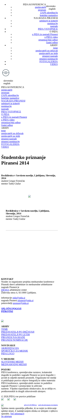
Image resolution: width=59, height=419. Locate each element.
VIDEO (54, 64)
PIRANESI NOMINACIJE (14, 340)
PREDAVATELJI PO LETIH (15, 334)
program (42, 10)
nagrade (54, 26)
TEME (4, 329)
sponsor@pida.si (21, 303)
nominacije (52, 23)
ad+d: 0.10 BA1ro (30, 405)
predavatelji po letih (48, 53)
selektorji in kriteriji (48, 20)
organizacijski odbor (48, 39)
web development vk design (48, 405)
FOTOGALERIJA (48, 61)
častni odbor (52, 42)
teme (55, 48)
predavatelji (40, 7)
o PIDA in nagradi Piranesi (45, 34)
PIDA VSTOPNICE (48, 29)
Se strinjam (6, 416)
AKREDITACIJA (10, 348)
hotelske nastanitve (49, 15)
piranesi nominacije (48, 59)
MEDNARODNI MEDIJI (14, 364)
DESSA (5, 290)
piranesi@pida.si (25, 300)
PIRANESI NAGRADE (13, 337)
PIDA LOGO (7, 353)
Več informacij (17, 413)
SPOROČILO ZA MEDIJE (14, 351)
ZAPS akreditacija (49, 12)
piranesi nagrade (50, 56)
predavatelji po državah (47, 50)
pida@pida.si (19, 297)
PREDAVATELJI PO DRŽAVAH (17, 332)
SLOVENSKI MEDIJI (12, 361)
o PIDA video (51, 37)
